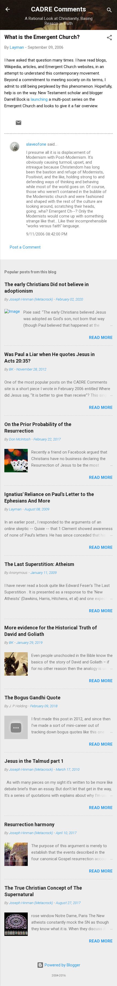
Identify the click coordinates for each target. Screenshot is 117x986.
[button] (109, 38)
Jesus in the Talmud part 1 (34, 761)
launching (39, 99)
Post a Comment (25, 247)
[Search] (109, 11)
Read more (101, 337)
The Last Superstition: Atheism (39, 564)
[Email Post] (18, 124)
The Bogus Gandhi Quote (32, 697)
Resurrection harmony (29, 824)
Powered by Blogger (62, 965)
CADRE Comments (58, 9)
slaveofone (36, 144)
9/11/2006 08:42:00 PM (46, 234)
